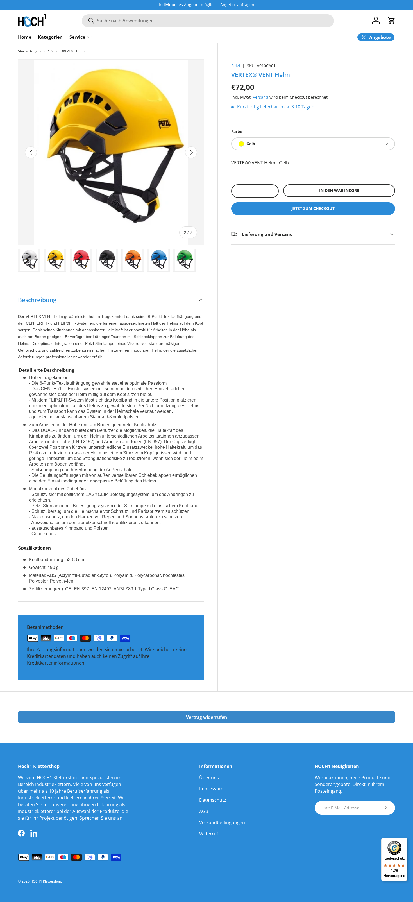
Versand (260, 96)
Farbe (236, 131)
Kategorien (50, 37)
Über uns (209, 777)
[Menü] (404, 841)
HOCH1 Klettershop (45, 881)
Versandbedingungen (222, 822)
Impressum (211, 789)
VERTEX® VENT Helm (68, 51)
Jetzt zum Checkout (313, 208)
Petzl (42, 51)
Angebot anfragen (236, 4)
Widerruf (208, 834)
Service (77, 37)
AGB (203, 811)
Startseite (25, 51)
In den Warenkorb (339, 190)
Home (24, 37)
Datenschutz (212, 800)
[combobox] (208, 20)
